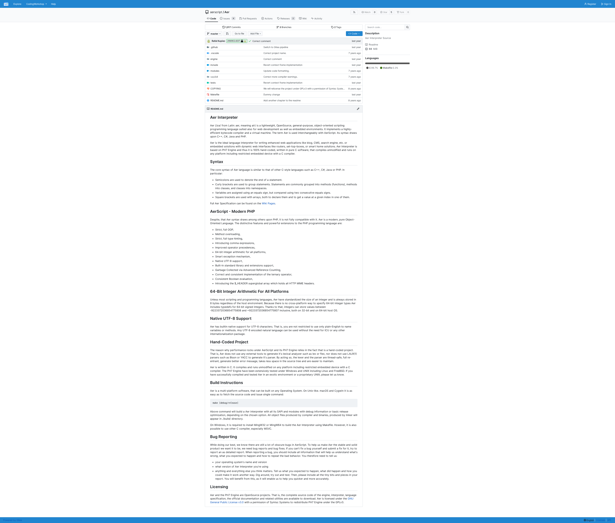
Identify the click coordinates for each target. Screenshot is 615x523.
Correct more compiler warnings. (280, 76)
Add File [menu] (254, 33)
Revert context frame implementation (282, 65)
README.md (216, 100)
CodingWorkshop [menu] (35, 4)
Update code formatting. (276, 70)
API (609, 520)
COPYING (215, 88)
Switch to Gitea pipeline (275, 47)
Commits (233, 27)
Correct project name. (274, 53)
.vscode (214, 53)
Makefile (214, 94)
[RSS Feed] (354, 12)
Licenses (600, 520)
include (214, 65)
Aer (226, 12)
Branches (285, 27)
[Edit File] (358, 108)
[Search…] (407, 27)
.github (214, 47)
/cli (214, 76)
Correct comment (261, 41)
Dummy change (271, 94)
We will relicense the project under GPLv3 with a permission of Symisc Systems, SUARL (308, 88)
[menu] (589, 520)
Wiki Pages (268, 203)
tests (213, 82)
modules (214, 70)
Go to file (239, 33)
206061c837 (233, 41)
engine (213, 59)
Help (53, 4)
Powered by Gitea (12, 520)
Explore (17, 4)
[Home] (6, 4)
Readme (373, 44)
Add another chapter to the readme (282, 100)
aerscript (216, 12)
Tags (337, 27)
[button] (227, 33)
